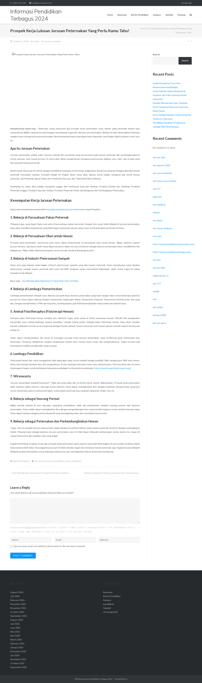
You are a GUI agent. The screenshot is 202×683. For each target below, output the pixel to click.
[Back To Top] (194, 675)
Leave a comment (53, 41)
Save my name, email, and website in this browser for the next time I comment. (49, 546)
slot (155, 299)
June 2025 (15, 627)
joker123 (157, 196)
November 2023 (18, 659)
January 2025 (16, 647)
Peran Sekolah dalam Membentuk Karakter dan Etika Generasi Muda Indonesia (169, 95)
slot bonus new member (164, 181)
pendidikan (58, 461)
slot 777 (157, 283)
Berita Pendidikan (140, 14)
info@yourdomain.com (42, 3)
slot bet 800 (159, 267)
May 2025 (15, 631)
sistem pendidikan (73, 461)
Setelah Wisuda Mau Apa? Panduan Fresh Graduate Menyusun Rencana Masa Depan (170, 107)
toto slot (157, 236)
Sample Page (186, 3)
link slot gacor (159, 323)
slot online (158, 307)
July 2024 (15, 655)
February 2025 (17, 643)
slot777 (156, 188)
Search (156, 54)
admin (36, 41)
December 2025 (18, 604)
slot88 (156, 291)
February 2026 (17, 600)
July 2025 (15, 623)
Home (110, 14)
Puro (125, 679)
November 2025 (18, 608)
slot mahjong (159, 204)
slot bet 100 (159, 157)
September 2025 (18, 616)
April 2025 (15, 635)
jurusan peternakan (44, 461)
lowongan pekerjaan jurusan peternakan (65, 209)
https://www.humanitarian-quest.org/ (112, 368)
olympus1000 (159, 315)
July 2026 (15, 596)
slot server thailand (162, 228)
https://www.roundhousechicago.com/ (172, 252)
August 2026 (16, 592)
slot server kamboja (162, 173)
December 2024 (18, 651)
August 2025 (16, 619)
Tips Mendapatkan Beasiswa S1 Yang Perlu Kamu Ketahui (50, 280)
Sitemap (182, 14)
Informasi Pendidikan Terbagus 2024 (96, 679)
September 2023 (18, 667)
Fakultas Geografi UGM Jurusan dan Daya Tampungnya (111, 473)
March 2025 (16, 639)
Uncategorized (110, 612)
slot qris (157, 259)
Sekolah (169, 14)
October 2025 (17, 612)
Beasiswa (122, 14)
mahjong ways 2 (160, 275)
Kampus (157, 14)
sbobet (156, 212)
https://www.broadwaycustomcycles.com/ (174, 244)
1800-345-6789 (19, 3)
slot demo (158, 220)
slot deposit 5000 (161, 165)
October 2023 (17, 663)
